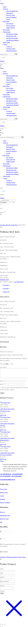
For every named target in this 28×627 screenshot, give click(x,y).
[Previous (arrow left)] (0, 626)
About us (2, 512)
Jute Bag (5, 225)
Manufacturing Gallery (12, 34)
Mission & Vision (10, 15)
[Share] (4, 624)
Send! (2, 593)
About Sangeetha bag (12, 11)
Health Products (10, 28)
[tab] (15, 285)
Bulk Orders (6, 21)
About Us (5, 9)
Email (2, 384)
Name (2, 381)
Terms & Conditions (5, 502)
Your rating (3, 364)
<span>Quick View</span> (7, 409)
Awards (8, 19)
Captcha (2, 591)
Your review (3, 367)
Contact (5, 44)
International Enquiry (11, 51)
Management (9, 13)
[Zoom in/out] (0, 624)
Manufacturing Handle (12, 38)
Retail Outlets (6, 42)
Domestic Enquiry (10, 49)
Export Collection (10, 26)
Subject (2, 577)
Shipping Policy (4, 492)
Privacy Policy (3, 489)
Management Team (5, 515)
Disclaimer (2, 499)
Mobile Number (4, 581)
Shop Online (6, 30)
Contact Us (9, 46)
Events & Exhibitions (11, 17)
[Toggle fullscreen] (2, 624)
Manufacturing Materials (12, 40)
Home (4, 7)
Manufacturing (6, 32)
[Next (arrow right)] (2, 626)
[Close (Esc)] (5, 624)
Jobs (1, 522)
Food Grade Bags (12, 225)
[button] (4, 275)
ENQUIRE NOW (4, 280)
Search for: (3, 137)
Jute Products (9, 23)
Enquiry (2, 586)
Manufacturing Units (11, 36)
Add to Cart (3, 415)
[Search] (22, 137)
